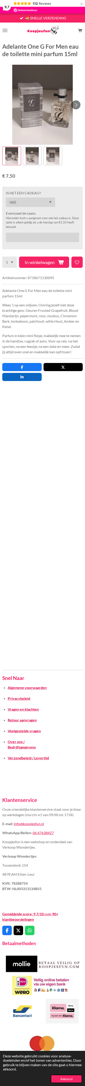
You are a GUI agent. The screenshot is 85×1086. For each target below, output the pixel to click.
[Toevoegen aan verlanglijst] (77, 262)
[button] (11, 156)
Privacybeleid (19, 698)
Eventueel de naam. (21, 213)
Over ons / (16, 741)
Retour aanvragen (22, 720)
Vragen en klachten (23, 709)
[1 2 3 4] (9, 262)
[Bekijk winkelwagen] (80, 30)
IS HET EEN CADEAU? (23, 193)
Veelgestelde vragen (24, 731)
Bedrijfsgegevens (22, 747)
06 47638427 (43, 833)
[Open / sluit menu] (5, 30)
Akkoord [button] (66, 1079)
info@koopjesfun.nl (29, 824)
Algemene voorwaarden (27, 687)
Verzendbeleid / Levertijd (28, 758)
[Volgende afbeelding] (75, 104)
